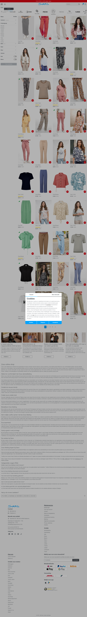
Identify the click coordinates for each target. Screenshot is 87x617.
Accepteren (55, 322)
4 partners (48, 304)
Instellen (31, 322)
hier (33, 315)
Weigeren (43, 322)
